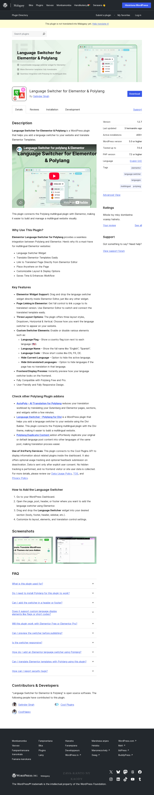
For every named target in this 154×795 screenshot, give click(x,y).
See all (138, 225)
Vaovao (16, 745)
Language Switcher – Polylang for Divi (39, 416)
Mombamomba (19, 741)
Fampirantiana (45, 741)
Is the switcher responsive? (27, 642)
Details (19, 109)
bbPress (123, 750)
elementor (136, 168)
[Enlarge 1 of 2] (49, 540)
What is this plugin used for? (27, 583)
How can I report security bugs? (30, 671)
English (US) (136, 161)
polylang (137, 186)
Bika (41, 745)
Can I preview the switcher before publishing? (37, 633)
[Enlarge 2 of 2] (92, 540)
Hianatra (69, 741)
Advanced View (111, 194)
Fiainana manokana (21, 759)
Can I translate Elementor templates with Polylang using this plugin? (49, 661)
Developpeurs (72, 750)
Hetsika (95, 745)
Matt (121, 745)
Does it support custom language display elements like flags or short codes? (34, 613)
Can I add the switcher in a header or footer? (37, 602)
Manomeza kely (101, 750)
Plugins (42, 750)
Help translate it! (100, 23)
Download (134, 93)
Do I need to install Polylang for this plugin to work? (41, 593)
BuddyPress (125, 755)
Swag (96, 755)
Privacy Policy (20, 478)
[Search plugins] (44, 34)
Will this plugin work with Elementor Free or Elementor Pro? (44, 623)
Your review (109, 225)
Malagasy (45, 776)
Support (137, 109)
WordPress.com (127, 741)
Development (72, 109)
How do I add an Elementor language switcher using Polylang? (46, 652)
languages (136, 180)
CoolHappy (24, 711)
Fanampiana (71, 745)
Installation (52, 109)
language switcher (132, 174)
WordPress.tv (73, 755)
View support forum (114, 250)
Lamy (41, 755)
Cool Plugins (67, 704)
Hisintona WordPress (136, 5)
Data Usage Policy (61, 473)
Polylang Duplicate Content (33, 435)
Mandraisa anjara (100, 741)
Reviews (34, 109)
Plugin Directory (20, 15)
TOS (75, 473)
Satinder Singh (41, 96)
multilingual (126, 186)
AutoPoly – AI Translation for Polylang (39, 403)
